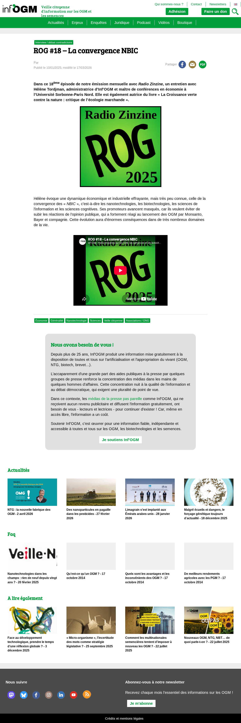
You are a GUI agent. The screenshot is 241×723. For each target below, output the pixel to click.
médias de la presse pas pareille (115, 399)
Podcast (144, 23)
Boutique (184, 23)
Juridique (121, 23)
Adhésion (177, 11)
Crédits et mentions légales (124, 718)
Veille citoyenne (113, 320)
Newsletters (218, 4)
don (215, 11)
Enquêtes (99, 23)
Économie (41, 320)
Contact (196, 4)
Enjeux (77, 23)
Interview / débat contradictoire (53, 42)
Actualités (56, 23)
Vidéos (164, 23)
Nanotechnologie (76, 320)
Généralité (57, 320)
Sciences (95, 320)
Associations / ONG (137, 320)
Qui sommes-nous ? (169, 4)
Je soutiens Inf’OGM (120, 440)
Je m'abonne (141, 703)
